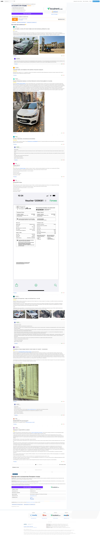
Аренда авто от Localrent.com (29, 504)
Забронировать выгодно (66, 518)
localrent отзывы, (41, 533)
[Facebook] (49, 522)
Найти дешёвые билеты (33, 518)
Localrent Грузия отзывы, (63, 532)
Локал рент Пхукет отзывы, (62, 533)
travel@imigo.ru (35, 527)
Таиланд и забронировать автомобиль (37, 432)
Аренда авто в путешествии (17, 504)
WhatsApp (32, 499)
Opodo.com (44, 512)
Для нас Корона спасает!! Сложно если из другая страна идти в (57, 526)
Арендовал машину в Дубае (30, 422)
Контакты (28, 526)
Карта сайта (31, 526)
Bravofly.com (33, 512)
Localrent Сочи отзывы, (27, 533)
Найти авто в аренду (27, 13)
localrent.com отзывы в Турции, (55, 533)
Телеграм (32, 498)
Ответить (15, 55)
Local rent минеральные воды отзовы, (70, 533)
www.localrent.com (33, 495)
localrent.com (55, 11)
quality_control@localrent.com (32, 409)
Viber (31, 497)
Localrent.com (14, 22)
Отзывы (90, 1)
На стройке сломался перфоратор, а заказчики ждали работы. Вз (61, 527)
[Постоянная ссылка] (64, 55)
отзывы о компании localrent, (50, 532)
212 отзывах (21, 19)
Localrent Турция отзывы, (70, 532)
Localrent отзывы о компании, (43, 532)
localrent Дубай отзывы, (57, 532)
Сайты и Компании (85, 1)
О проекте (25, 526)
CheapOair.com (66, 512)
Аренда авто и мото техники (78, 1)
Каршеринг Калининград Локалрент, (34, 533)
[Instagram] (51, 522)
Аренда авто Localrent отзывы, (47, 533)
